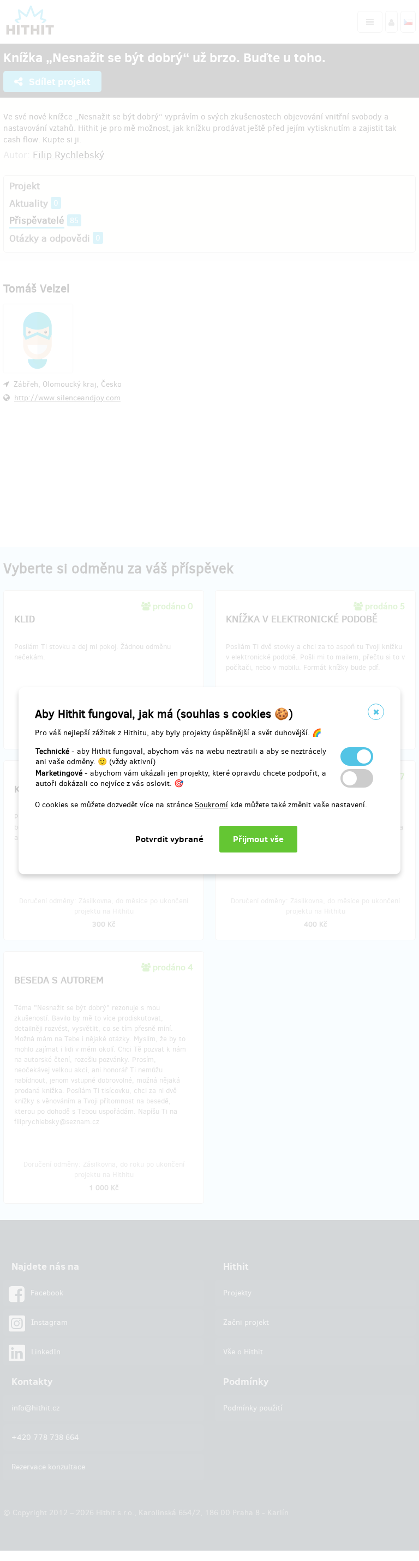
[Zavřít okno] (376, 712)
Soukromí (211, 805)
